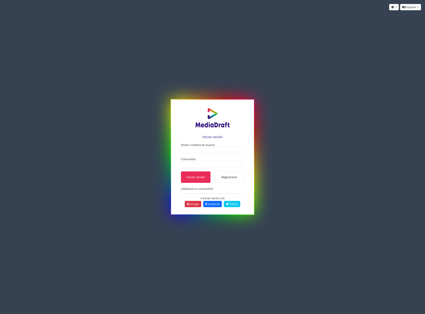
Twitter (233, 204)
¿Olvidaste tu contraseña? (197, 189)
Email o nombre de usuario (198, 145)
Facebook (213, 204)
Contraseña (188, 159)
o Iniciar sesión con (213, 198)
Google (194, 204)
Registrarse (229, 177)
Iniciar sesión (195, 177)
